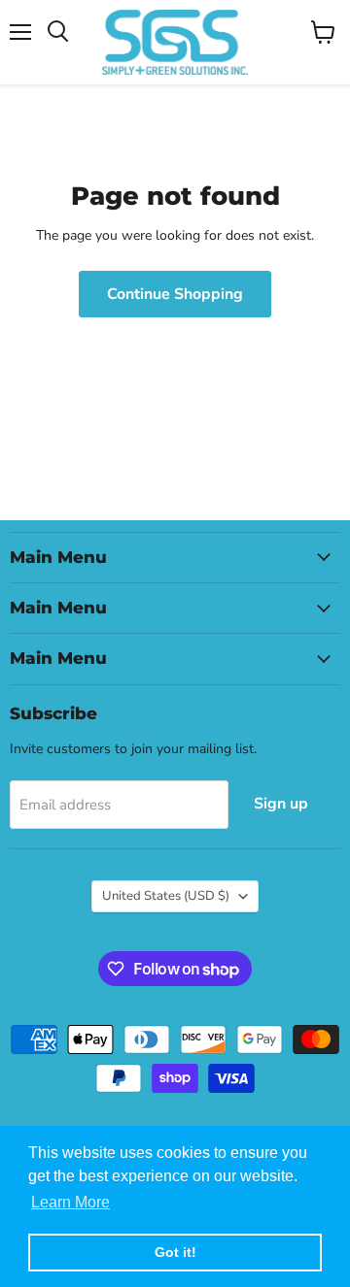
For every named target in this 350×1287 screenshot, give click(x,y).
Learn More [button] (70, 1202)
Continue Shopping (175, 294)
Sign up (281, 803)
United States (165, 896)
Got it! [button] (175, 1252)
